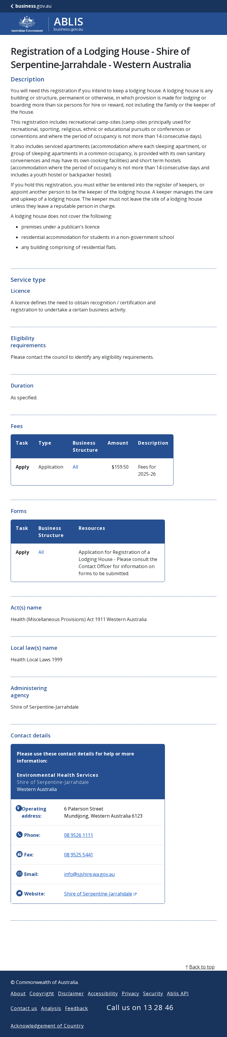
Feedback (76, 1008)
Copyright (42, 993)
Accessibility (103, 993)
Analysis (51, 1008)
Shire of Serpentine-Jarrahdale (100, 893)
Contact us (24, 1008)
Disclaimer (71, 993)
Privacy (131, 993)
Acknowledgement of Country (47, 1025)
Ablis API (178, 993)
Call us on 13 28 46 (140, 1007)
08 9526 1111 (78, 835)
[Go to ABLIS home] (47, 23)
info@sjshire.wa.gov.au (89, 874)
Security (153, 993)
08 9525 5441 (78, 854)
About (18, 993)
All (75, 467)
